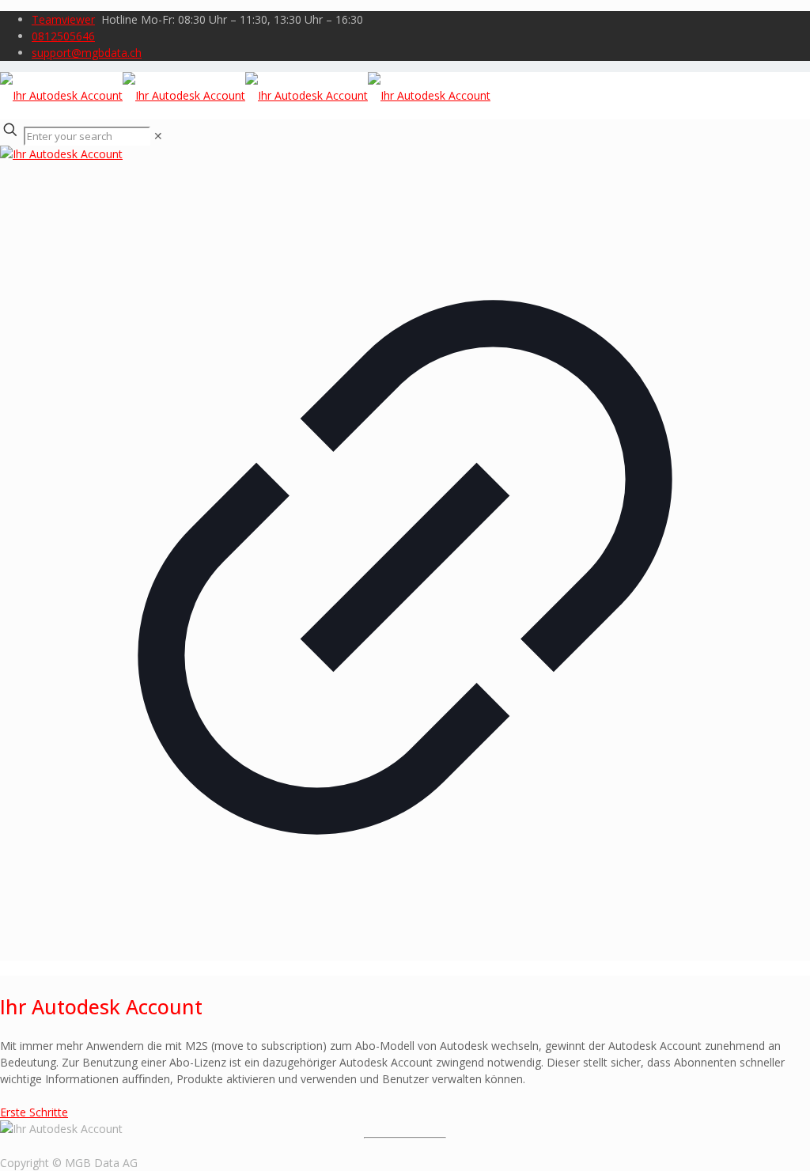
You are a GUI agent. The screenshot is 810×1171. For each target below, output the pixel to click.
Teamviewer (63, 19)
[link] (158, 135)
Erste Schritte (34, 1112)
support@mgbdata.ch (87, 52)
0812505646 (63, 36)
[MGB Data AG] (245, 95)
